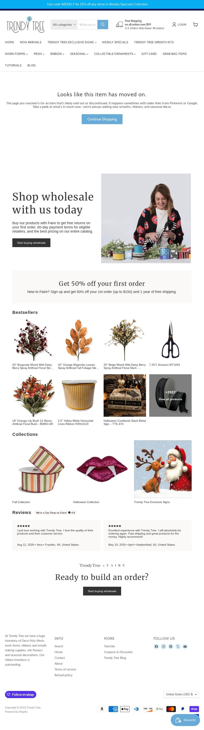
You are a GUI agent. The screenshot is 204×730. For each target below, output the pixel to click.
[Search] (102, 24)
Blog (31, 65)
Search (59, 646)
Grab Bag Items (175, 54)
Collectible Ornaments (114, 54)
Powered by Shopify (16, 711)
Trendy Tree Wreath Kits (154, 42)
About (59, 663)
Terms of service (65, 669)
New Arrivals (30, 42)
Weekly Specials (115, 42)
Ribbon (56, 54)
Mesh (38, 54)
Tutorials (13, 65)
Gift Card (149, 54)
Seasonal (78, 54)
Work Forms (15, 54)
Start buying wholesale (31, 242)
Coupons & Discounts (118, 652)
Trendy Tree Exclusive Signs (71, 42)
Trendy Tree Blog (115, 657)
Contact (60, 657)
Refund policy (64, 675)
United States (179, 694)
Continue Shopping (102, 119)
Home (9, 42)
